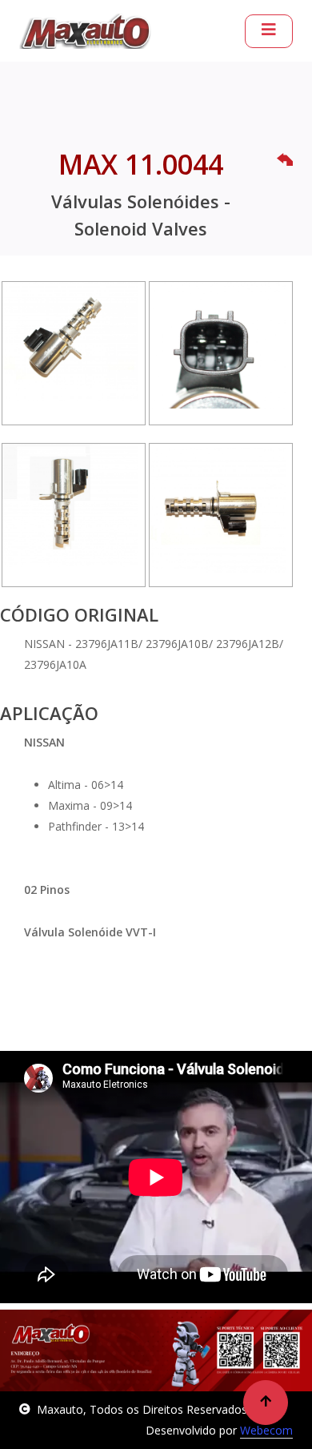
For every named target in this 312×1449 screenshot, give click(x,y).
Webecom (266, 1430)
